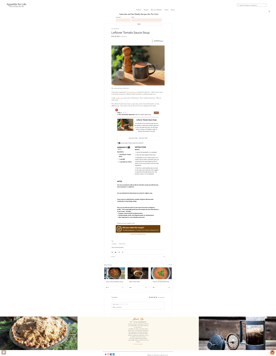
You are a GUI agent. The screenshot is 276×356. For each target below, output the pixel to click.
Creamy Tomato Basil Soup (161, 281)
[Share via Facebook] (112, 252)
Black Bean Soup (134, 281)
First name (118, 17)
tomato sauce (122, 243)
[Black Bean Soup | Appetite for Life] (138, 273)
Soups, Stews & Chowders (118, 247)
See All (170, 264)
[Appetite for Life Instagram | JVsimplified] (108, 354)
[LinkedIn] (114, 354)
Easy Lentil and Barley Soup (114, 281)
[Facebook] (111, 354)
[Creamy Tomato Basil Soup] (161, 273)
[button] (269, 11)
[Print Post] (122, 252)
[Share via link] (119, 252)
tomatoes (114, 243)
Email (133, 17)
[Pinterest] (106, 354)
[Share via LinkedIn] (115, 252)
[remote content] (138, 173)
